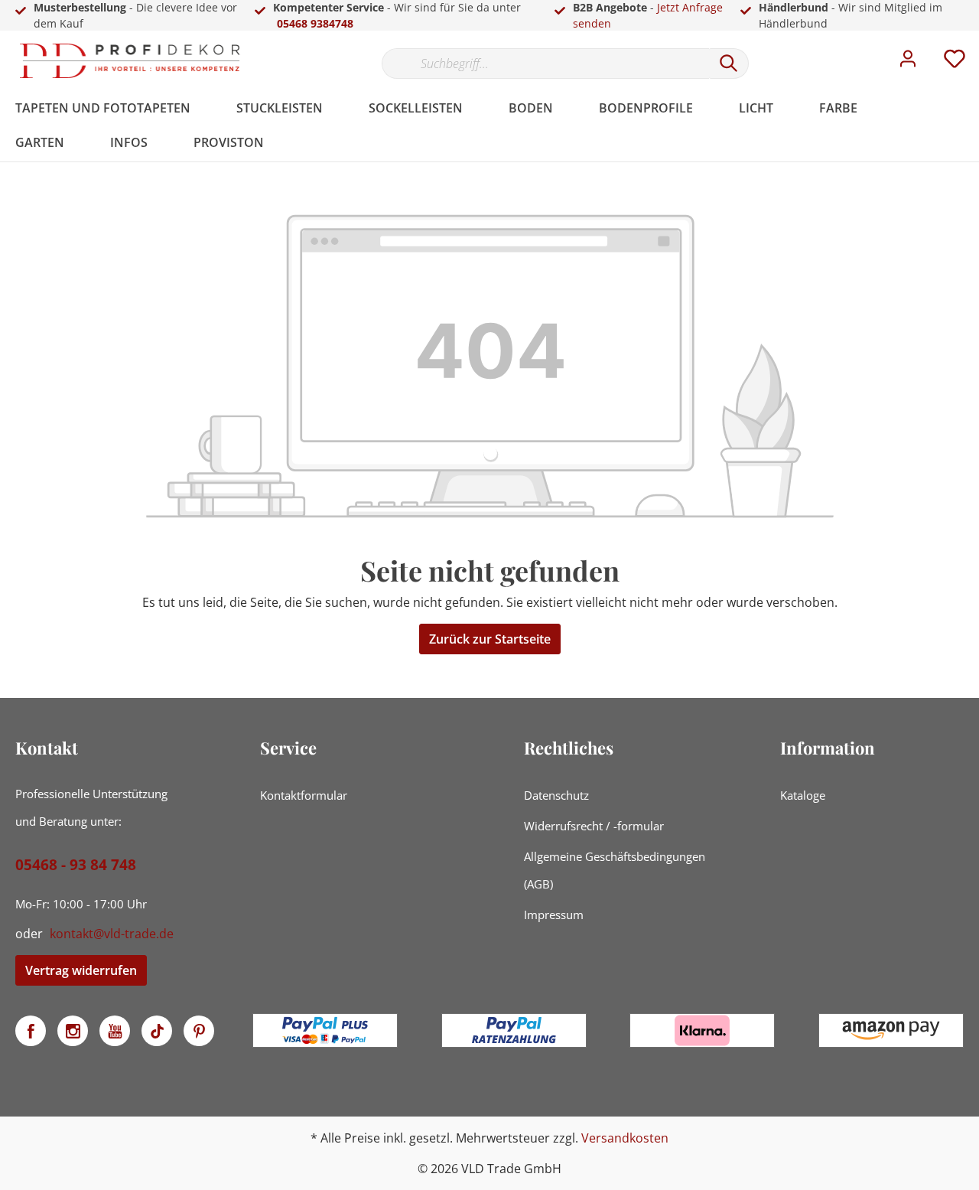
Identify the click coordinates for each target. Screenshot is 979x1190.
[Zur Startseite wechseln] (130, 61)
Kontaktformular (303, 795)
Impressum (554, 914)
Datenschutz (556, 795)
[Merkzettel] (954, 63)
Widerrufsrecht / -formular (594, 825)
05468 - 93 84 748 (75, 865)
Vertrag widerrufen (81, 970)
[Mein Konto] (908, 63)
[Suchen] (729, 63)
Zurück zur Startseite (490, 639)
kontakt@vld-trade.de (112, 933)
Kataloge (802, 795)
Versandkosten (624, 1138)
